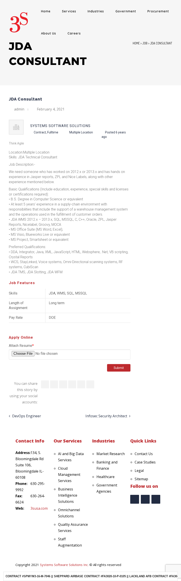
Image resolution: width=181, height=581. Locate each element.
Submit (119, 368)
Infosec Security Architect (106, 416)
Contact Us (144, 453)
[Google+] (81, 384)
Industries (96, 11)
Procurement (158, 11)
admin (19, 109)
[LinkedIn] (63, 384)
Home (46, 11)
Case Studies (145, 462)
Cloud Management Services (69, 474)
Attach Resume (21, 346)
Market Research (110, 453)
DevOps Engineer (26, 416)
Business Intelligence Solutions (67, 495)
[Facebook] (45, 384)
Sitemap (141, 479)
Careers (74, 33)
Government (125, 11)
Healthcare (105, 476)
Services (69, 11)
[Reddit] (72, 384)
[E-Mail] (90, 384)
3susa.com (39, 508)
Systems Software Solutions (60, 126)
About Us (48, 33)
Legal (139, 470)
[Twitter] (54, 384)
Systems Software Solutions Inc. (64, 564)
